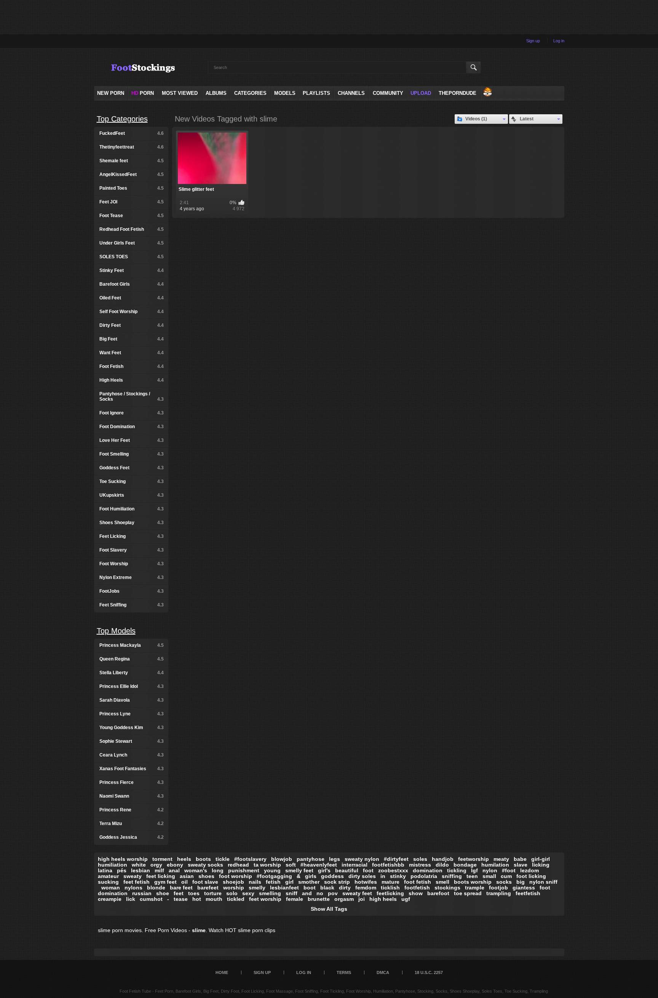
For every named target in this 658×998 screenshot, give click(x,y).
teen (472, 876)
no (319, 893)
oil (184, 882)
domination (427, 870)
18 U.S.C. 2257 (429, 972)
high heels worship (123, 859)
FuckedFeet (131, 133)
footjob (498, 887)
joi (361, 899)
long (218, 870)
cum (506, 876)
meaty (501, 859)
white (139, 865)
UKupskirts (131, 495)
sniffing (452, 876)
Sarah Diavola (131, 700)
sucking (108, 882)
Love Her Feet (131, 440)
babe (520, 859)
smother (308, 882)
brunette (319, 899)
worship (233, 887)
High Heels (131, 380)
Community (388, 93)
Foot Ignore (131, 413)
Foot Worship (131, 563)
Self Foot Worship (131, 311)
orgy (156, 865)
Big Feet (131, 339)
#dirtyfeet (396, 859)
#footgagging (274, 876)
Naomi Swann (131, 796)
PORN (142, 93)
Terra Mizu (131, 823)
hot (196, 899)
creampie (109, 899)
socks (504, 882)
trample (474, 887)
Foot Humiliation (131, 509)
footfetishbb (388, 865)
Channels (351, 93)
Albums (216, 93)
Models (284, 93)
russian (142, 893)
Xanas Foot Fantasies (131, 768)
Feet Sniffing (131, 605)
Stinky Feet (131, 270)
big (520, 882)
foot (368, 870)
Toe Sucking (131, 481)
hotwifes (366, 882)
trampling (498, 893)
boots (203, 859)
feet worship (265, 899)
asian (187, 876)
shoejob (233, 882)
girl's (324, 870)
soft (291, 865)
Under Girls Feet (131, 243)
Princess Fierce (131, 782)
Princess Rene (131, 809)
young (272, 870)
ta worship (267, 865)
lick (130, 899)
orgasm (344, 899)
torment (162, 859)
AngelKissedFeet (131, 174)
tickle (223, 859)
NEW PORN (110, 93)
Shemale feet (131, 160)
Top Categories (122, 119)
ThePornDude (457, 93)
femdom (365, 887)
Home (222, 972)
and (307, 893)
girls (310, 876)
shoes (206, 876)
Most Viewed (180, 93)
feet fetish (136, 882)
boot (309, 887)
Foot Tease (131, 215)
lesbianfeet (284, 887)
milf (159, 870)
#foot (509, 870)
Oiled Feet (131, 298)
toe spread (468, 893)
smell (442, 882)
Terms (344, 972)
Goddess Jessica (131, 837)
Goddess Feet (131, 467)
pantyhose (310, 859)
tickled (235, 899)
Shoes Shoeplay (131, 522)
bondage (465, 865)
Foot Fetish (131, 366)
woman (110, 887)
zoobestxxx (393, 870)
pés (121, 870)
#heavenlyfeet (318, 865)
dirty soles (362, 876)
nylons (133, 887)
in (382, 876)
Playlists (316, 93)
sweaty (132, 876)
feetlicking (390, 893)
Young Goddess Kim (131, 727)
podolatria (423, 876)
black (327, 887)
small (489, 876)
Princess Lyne (131, 714)
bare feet (181, 887)
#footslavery (250, 859)
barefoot (438, 893)
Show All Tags (329, 909)
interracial (354, 865)
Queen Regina (131, 659)
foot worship (235, 876)
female (294, 899)
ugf (405, 899)
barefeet (208, 887)
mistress (420, 865)
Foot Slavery (131, 550)
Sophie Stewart (131, 741)
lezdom (529, 870)
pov (333, 893)
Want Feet (131, 352)
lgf (474, 870)
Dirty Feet (131, 325)
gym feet (165, 882)
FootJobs (131, 591)
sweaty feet (357, 893)
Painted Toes (131, 188)
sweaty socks (205, 865)
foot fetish (417, 882)
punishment (243, 870)
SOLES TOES (131, 256)
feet (179, 893)
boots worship (473, 882)
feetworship (473, 859)
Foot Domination (131, 426)
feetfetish (528, 893)
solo (232, 893)
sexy (248, 893)
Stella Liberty (131, 672)
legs (334, 859)
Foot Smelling (131, 454)
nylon (489, 870)
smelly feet (299, 870)
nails (255, 882)
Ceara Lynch (131, 755)
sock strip (337, 882)
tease (181, 899)
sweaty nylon (362, 859)
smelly (257, 887)
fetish (273, 882)
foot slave (205, 882)
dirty (345, 887)
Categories (250, 93)
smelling (270, 893)
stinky (398, 876)
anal (174, 870)
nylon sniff (543, 882)
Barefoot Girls (131, 284)
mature (390, 882)
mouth (214, 899)
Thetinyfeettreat (131, 147)
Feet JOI (131, 202)
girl (289, 882)
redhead (238, 865)
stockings (447, 887)
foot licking (531, 876)
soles (420, 859)
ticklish (390, 887)
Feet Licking (131, 536)
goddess (332, 876)
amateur (108, 876)
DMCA (383, 972)
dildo (442, 865)
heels (184, 859)
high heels (383, 899)
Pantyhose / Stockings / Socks (131, 396)
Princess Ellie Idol (131, 686)
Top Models (116, 631)
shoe (162, 893)
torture (213, 893)
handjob (443, 859)
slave (520, 865)
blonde (156, 887)
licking (540, 865)
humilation (495, 865)
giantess (524, 887)
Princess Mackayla (131, 645)
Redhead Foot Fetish (131, 229)
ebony (175, 865)
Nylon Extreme (131, 577)
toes (194, 893)
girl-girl (540, 859)
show (416, 893)
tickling (456, 870)
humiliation (112, 865)
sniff (291, 893)
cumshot (151, 899)
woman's (195, 870)
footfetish (417, 887)
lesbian (140, 870)
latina (105, 870)
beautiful (346, 870)
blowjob (281, 859)
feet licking (160, 876)
